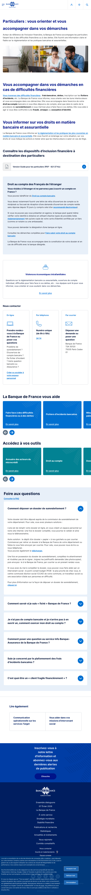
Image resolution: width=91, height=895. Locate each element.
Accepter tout (71, 869)
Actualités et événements (45, 835)
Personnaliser (71, 882)
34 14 (38, 338)
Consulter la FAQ (11, 498)
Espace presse (45, 855)
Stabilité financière (45, 822)
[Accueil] (45, 791)
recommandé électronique (65, 207)
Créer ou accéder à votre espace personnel (15, 375)
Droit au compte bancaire (43, 196)
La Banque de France (45, 810)
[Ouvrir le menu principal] (3, 4)
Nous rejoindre (45, 839)
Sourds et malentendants (45, 852)
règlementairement (16, 218)
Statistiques (45, 831)
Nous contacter (46, 848)
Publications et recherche (45, 827)
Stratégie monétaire (45, 818)
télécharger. (37, 551)
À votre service (45, 815)
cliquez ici (12, 585)
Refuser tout (70, 875)
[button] (87, 4)
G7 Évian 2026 (45, 806)
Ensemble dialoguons (45, 802)
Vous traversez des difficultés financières (22, 95)
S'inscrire (45, 776)
